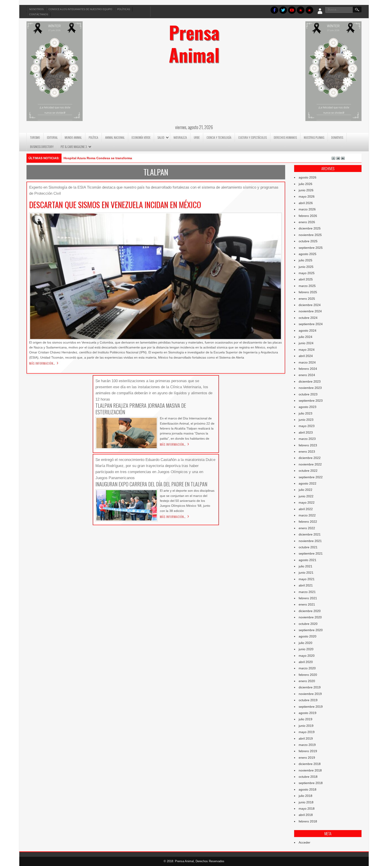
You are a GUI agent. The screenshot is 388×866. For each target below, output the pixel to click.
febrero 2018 (308, 821)
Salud (160, 137)
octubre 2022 (308, 470)
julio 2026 (305, 184)
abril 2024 (306, 356)
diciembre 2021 (310, 534)
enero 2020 (307, 681)
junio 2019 (306, 725)
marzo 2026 (307, 209)
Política (93, 137)
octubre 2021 (308, 547)
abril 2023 (306, 432)
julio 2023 (305, 413)
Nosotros (36, 9)
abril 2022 (306, 509)
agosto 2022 (307, 483)
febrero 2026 (308, 216)
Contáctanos (38, 14)
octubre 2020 (308, 624)
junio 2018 (306, 802)
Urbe (197, 137)
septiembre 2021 (311, 553)
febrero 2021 (308, 598)
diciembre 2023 (310, 381)
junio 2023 (306, 419)
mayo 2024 (307, 349)
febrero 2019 (308, 751)
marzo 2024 (307, 362)
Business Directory (42, 146)
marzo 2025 (307, 286)
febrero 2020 (308, 674)
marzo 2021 (307, 592)
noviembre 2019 (310, 694)
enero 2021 (307, 604)
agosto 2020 (307, 636)
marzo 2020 (307, 668)
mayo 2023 (307, 426)
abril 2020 (306, 662)
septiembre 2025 (311, 247)
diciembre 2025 (310, 228)
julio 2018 (305, 796)
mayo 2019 (307, 732)
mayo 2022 (307, 502)
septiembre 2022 (311, 477)
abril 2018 (306, 815)
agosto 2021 (307, 560)
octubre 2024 (308, 318)
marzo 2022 (307, 515)
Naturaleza (180, 137)
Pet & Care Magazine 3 (74, 146)
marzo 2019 (307, 745)
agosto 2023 (307, 407)
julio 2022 (305, 489)
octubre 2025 (308, 241)
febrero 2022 (308, 521)
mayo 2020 (307, 655)
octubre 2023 (308, 394)
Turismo (35, 137)
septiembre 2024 (311, 324)
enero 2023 (307, 451)
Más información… (42, 363)
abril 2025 (306, 279)
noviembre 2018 (310, 770)
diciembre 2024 (310, 305)
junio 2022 (306, 496)
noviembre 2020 (310, 617)
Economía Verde (141, 137)
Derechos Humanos (285, 137)
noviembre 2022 (310, 464)
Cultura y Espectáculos (252, 137)
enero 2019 (307, 757)
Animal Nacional (115, 137)
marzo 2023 (307, 439)
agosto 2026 (307, 177)
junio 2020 (306, 649)
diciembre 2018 (310, 764)
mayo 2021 (307, 579)
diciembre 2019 (310, 687)
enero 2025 (307, 298)
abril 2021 (306, 585)
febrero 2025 (308, 292)
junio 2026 (306, 190)
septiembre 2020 (311, 630)
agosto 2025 (307, 254)
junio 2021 (306, 572)
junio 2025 (306, 267)
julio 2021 (305, 566)
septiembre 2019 (311, 706)
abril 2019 (306, 738)
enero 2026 (307, 222)
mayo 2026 (307, 196)
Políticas (123, 9)
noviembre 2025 (310, 235)
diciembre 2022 (310, 458)
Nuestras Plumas (314, 137)
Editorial (52, 137)
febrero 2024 (308, 368)
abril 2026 (306, 203)
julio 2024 (305, 337)
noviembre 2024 (310, 311)
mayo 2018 (307, 808)
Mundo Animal (73, 137)
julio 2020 (305, 643)
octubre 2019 (308, 700)
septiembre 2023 (311, 400)
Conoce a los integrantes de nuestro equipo (80, 9)
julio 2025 (305, 260)
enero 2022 (307, 528)
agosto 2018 (307, 789)
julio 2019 (305, 719)
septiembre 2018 (311, 783)
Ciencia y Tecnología (219, 137)
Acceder (304, 842)
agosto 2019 (307, 713)
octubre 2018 (308, 776)
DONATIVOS (337, 137)
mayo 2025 (307, 273)
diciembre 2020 (310, 611)
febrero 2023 (308, 445)
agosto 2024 (307, 330)
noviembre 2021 (310, 541)
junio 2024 (306, 343)
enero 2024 (307, 375)
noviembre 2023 (310, 388)
